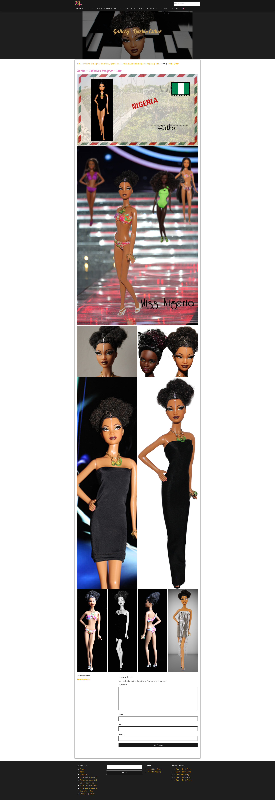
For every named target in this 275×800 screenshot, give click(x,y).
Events (164, 9)
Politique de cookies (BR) (88, 786)
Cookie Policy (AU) (86, 791)
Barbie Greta (186, 769)
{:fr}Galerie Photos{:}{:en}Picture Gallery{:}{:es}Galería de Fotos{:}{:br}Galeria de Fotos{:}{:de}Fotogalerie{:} (119, 64)
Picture (117, 9)
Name (120, 715)
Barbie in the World (84, 9)
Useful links (84, 775)
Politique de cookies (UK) (88, 780)
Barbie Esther (147, 31)
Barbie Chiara (186, 780)
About (82, 772)
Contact (83, 769)
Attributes (152, 9)
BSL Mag (175, 9)
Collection (130, 9)
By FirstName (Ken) (154, 772)
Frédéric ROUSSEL (84, 679)
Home (79, 64)
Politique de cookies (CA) (88, 788)
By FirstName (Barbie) (155, 769)
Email (120, 724)
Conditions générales (87, 794)
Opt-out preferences (87, 783)
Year (141, 9)
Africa (158, 64)
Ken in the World (104, 9)
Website (121, 734)
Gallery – (179, 769)
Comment (122, 685)
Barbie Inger (186, 775)
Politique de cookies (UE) (88, 777)
